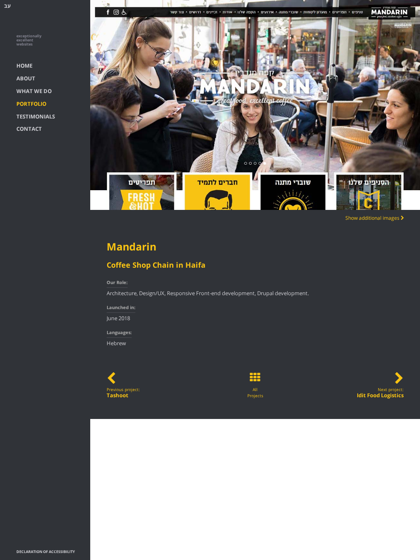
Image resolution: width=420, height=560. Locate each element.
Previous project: (123, 392)
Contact (29, 129)
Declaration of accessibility (45, 552)
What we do (34, 91)
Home (24, 66)
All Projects (255, 392)
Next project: (380, 392)
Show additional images (373, 218)
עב (7, 6)
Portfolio (31, 104)
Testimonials (35, 117)
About (25, 78)
